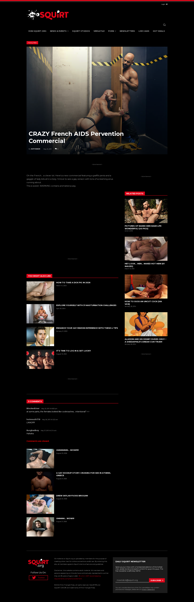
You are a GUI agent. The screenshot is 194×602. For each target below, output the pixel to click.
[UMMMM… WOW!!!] (40, 527)
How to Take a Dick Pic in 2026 (73, 282)
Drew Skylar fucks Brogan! (72, 496)
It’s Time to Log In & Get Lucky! (73, 351)
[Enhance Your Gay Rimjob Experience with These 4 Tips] (40, 336)
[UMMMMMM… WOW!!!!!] (40, 458)
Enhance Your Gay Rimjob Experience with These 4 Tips (87, 328)
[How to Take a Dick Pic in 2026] (40, 291)
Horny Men (32, 43)
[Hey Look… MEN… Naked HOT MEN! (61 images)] (146, 249)
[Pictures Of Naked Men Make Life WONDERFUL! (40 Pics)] (146, 211)
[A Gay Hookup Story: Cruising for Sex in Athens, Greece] (40, 481)
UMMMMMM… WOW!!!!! (67, 450)
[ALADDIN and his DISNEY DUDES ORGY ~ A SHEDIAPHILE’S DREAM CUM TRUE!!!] (146, 324)
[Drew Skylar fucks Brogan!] (40, 504)
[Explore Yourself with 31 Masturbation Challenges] (40, 313)
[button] (164, 25)
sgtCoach (35, 149)
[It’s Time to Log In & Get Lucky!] (40, 359)
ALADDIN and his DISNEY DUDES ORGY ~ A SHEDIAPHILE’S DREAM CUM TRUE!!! (145, 340)
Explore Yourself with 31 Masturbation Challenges (86, 305)
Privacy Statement (148, 589)
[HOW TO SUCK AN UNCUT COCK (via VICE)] (146, 286)
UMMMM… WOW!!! (65, 518)
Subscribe (156, 580)
